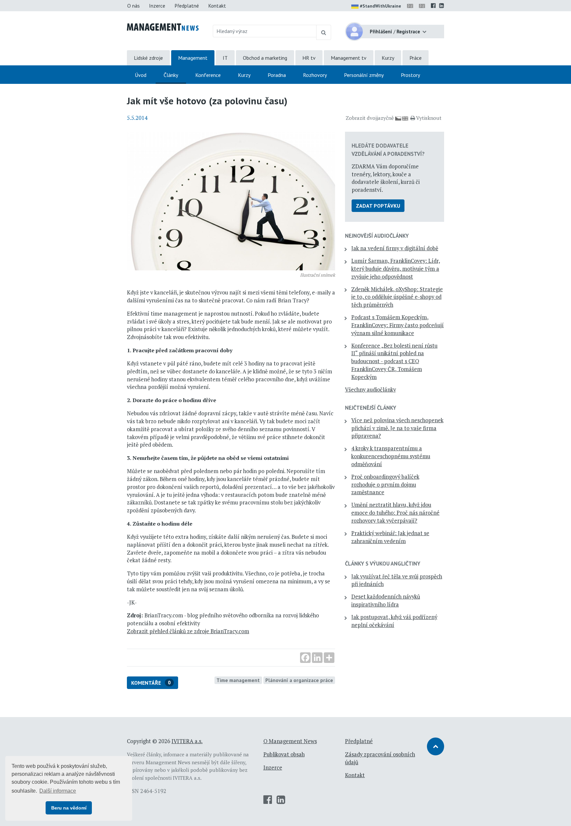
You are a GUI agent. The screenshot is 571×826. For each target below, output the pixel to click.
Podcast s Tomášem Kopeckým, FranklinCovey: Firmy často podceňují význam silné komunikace (397, 325)
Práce (415, 57)
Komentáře (151, 682)
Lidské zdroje (148, 57)
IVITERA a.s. (187, 741)
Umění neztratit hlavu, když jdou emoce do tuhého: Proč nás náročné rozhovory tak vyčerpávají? (395, 512)
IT (225, 57)
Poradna (277, 75)
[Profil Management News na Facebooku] (433, 5)
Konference (208, 75)
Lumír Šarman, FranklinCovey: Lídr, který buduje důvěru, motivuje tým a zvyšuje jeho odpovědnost (395, 268)
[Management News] (163, 26)
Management (193, 57)
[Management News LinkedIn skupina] (441, 5)
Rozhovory (315, 75)
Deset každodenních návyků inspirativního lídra (385, 600)
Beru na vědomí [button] (69, 807)
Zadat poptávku (378, 205)
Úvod (140, 75)
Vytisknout (428, 118)
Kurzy (388, 57)
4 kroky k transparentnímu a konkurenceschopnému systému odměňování (390, 456)
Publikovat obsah (284, 754)
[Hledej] (323, 32)
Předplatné (186, 5)
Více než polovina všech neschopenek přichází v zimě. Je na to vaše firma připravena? (397, 428)
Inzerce (157, 5)
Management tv (348, 57)
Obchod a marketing (265, 57)
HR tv (309, 57)
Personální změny (364, 75)
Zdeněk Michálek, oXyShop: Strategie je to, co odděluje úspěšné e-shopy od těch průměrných (397, 297)
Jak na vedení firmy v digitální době (394, 248)
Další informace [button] (57, 791)
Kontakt (217, 5)
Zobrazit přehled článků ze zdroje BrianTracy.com (188, 631)
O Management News (290, 741)
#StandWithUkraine (380, 6)
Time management (238, 680)
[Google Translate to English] (423, 5)
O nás (133, 5)
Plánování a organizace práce (299, 680)
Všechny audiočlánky (370, 389)
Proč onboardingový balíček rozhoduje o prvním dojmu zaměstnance (385, 484)
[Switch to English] (411, 5)
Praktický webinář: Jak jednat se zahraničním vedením (390, 537)
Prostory (410, 75)
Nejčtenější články (370, 407)
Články (171, 75)
